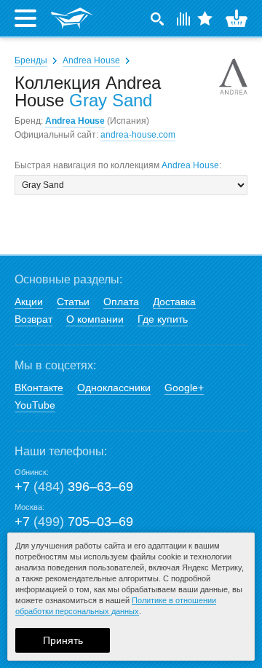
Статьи (73, 301)
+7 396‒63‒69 (74, 486)
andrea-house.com (137, 135)
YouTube (35, 405)
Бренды (31, 60)
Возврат (33, 319)
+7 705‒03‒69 (74, 521)
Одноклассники (114, 387)
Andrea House (91, 60)
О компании (95, 319)
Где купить (163, 319)
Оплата (121, 301)
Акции (29, 301)
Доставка (174, 301)
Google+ (184, 387)
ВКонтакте (39, 387)
